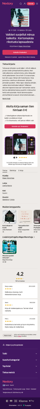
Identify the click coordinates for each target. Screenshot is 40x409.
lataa (19, 336)
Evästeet (33, 389)
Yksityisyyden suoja (19, 389)
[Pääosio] (37, 4)
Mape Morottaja (24, 46)
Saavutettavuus (7, 389)
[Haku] (21, 4)
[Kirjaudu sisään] (25, 4)
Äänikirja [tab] (13, 170)
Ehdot (28, 389)
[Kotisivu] (10, 3)
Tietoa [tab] (4, 170)
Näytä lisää (6, 99)
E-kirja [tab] (20, 170)
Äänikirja (5, 200)
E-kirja (12, 200)
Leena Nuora (7, 186)
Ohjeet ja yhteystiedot (14, 345)
